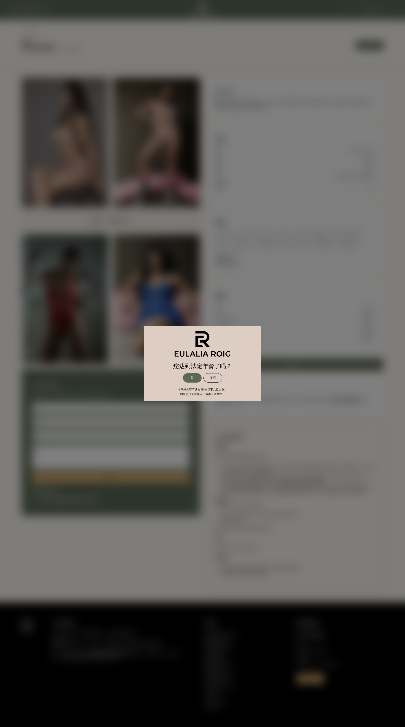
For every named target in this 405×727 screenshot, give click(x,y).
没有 (213, 378)
